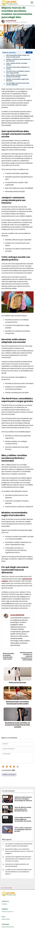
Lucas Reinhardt (11, 20)
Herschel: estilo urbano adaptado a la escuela (16, 68)
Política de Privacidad (8, 927)
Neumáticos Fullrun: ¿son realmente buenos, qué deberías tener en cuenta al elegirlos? (19, 851)
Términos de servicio (7, 911)
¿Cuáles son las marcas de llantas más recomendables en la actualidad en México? (18, 872)
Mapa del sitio (6, 919)
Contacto (4, 904)
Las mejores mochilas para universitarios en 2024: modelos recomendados (18, 845)
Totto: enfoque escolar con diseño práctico (15, 64)
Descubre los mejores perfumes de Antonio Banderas (17, 865)
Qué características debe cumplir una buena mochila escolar (16, 56)
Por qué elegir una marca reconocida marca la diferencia (16, 84)
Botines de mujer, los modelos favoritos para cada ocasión (8, 656)
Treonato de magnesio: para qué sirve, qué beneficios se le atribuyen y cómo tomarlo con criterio (18, 859)
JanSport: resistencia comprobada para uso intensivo (17, 60)
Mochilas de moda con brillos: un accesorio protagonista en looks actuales (26, 656)
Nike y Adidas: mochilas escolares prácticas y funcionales (15, 76)
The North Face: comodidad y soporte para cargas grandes (17, 72)
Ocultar (29, 52)
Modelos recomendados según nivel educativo (16, 80)
